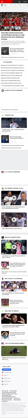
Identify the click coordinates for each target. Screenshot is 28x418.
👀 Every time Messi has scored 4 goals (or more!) (12, 85)
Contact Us (16, 398)
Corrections (4, 401)
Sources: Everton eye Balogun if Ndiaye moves (11, 73)
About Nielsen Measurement (9, 396)
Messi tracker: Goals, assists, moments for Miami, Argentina (14, 272)
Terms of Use (5, 390)
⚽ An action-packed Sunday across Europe (12, 57)
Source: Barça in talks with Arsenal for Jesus (11, 83)
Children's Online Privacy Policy (9, 393)
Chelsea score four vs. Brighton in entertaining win (12, 70)
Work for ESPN (17, 399)
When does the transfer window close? (11, 147)
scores (25, 1)
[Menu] (2, 1)
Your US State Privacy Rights (9, 392)
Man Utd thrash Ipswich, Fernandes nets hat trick (12, 67)
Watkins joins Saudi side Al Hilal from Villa (10, 78)
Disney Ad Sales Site (7, 399)
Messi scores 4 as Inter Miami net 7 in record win (12, 65)
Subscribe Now (6, 369)
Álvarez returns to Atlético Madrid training (10, 80)
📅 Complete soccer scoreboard (9, 109)
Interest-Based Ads (6, 395)
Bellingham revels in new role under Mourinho (11, 75)
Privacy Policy (13, 390)
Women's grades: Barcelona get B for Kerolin (12, 145)
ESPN (8, 1)
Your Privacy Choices (7, 398)
